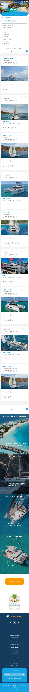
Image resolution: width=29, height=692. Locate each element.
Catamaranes (11, 563)
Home (2, 17)
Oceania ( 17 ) (6, 41)
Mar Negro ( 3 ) (7, 37)
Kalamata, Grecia (7, 291)
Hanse (23, 483)
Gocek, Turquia (6, 329)
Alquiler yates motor (14, 663)
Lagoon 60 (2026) (7, 135)
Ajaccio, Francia (6, 175)
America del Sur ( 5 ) (8, 27)
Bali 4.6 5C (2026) (7, 97)
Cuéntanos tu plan (15, 581)
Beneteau (16, 483)
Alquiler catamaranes (14, 497)
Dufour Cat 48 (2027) (8, 58)
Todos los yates (11, 561)
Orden (2, 20)
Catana (19, 525)
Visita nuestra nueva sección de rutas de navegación (16, 444)
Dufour (8, 485)
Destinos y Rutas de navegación (14, 417)
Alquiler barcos (8, 17)
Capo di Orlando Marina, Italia (10, 368)
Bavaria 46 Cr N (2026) (8, 328)
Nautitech (13, 525)
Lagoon (8, 523)
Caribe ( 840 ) (6, 34)
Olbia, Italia (6, 252)
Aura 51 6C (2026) (7, 289)
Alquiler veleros (14, 457)
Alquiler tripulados (14, 537)
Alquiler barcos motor (14, 644)
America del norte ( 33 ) (8, 25)
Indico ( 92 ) (6, 36)
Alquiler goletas (14, 665)
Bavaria (15, 485)
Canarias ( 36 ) (6, 32)
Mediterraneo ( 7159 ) (8, 39)
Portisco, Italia (6, 137)
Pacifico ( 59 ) (6, 43)
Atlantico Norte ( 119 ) (8, 30)
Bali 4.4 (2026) (6, 212)
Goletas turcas (11, 565)
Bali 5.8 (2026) (6, 251)
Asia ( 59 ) (6, 29)
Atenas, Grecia (6, 60)
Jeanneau (9, 483)
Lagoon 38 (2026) (7, 174)
